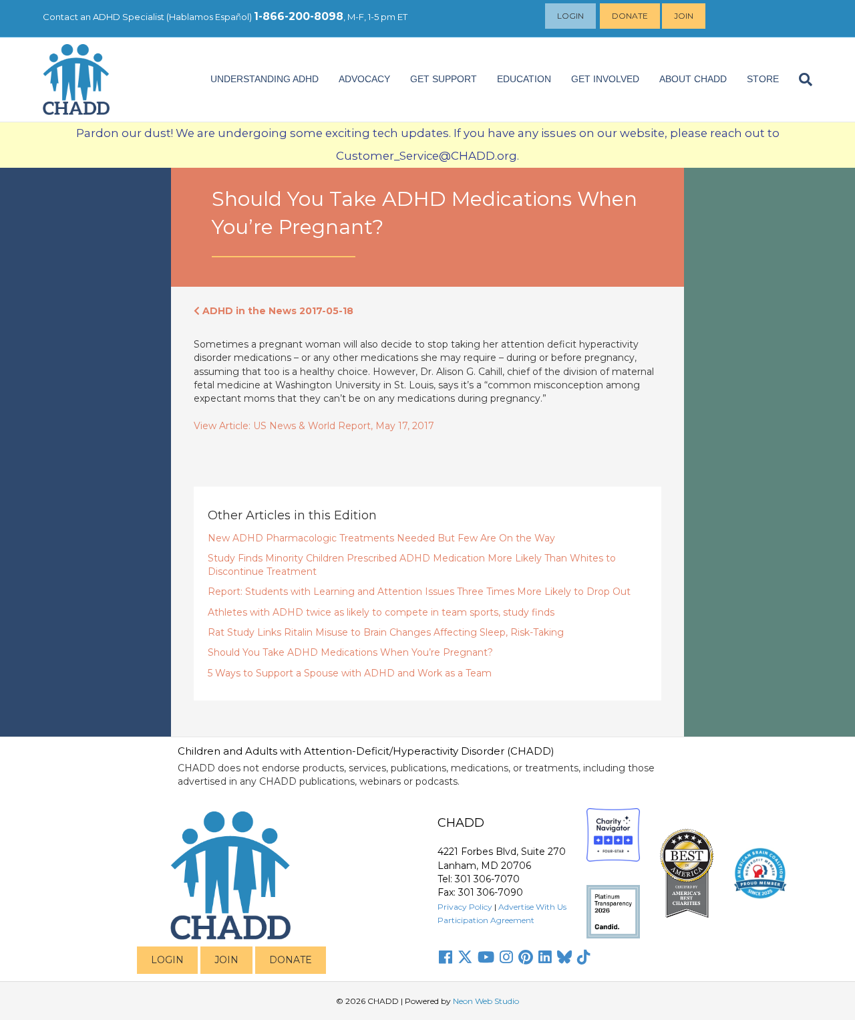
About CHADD (693, 79)
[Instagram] (506, 957)
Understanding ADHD (264, 79)
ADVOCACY (364, 79)
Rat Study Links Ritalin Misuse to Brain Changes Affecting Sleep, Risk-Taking (386, 632)
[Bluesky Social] (564, 957)
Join (683, 16)
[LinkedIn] (545, 957)
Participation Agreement (486, 920)
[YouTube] (486, 957)
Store (763, 79)
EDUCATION (524, 79)
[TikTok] (583, 957)
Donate (630, 16)
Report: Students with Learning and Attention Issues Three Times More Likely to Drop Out (419, 592)
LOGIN (167, 960)
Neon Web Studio (486, 1001)
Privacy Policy (465, 907)
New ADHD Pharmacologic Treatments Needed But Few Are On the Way (381, 538)
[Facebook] (445, 957)
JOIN (226, 960)
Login (570, 16)
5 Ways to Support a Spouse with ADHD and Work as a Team (350, 673)
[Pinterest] (525, 957)
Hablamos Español (209, 16)
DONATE (290, 960)
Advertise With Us (532, 907)
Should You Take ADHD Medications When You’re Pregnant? (350, 652)
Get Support (443, 79)
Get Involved (605, 79)
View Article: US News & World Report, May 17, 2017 (314, 426)
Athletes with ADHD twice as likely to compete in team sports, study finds (381, 612)
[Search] (800, 79)
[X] (465, 957)
